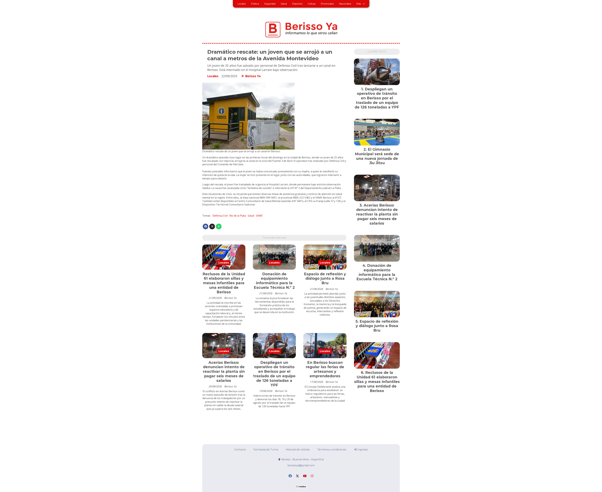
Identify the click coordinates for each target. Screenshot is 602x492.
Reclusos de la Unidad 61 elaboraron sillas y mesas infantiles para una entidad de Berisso (224, 283)
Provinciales (327, 3)
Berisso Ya (253, 76)
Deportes (297, 3)
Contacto (240, 449)
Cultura (311, 3)
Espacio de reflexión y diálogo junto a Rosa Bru (325, 278)
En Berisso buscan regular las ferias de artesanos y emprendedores (325, 369)
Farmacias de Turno (265, 449)
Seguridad (269, 3)
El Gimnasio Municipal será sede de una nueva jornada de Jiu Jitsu (377, 156)
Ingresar (362, 449)
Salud (284, 3)
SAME (259, 215)
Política (255, 3)
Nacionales (345, 3)
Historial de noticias (298, 449)
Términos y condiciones (331, 449)
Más (358, 3)
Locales (241, 3)
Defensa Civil (220, 215)
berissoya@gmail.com (301, 465)
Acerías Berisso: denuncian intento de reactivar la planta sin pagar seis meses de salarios (224, 371)
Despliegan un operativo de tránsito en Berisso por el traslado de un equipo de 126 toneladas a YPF (274, 373)
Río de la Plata (237, 215)
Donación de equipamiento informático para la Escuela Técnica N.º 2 (274, 281)
